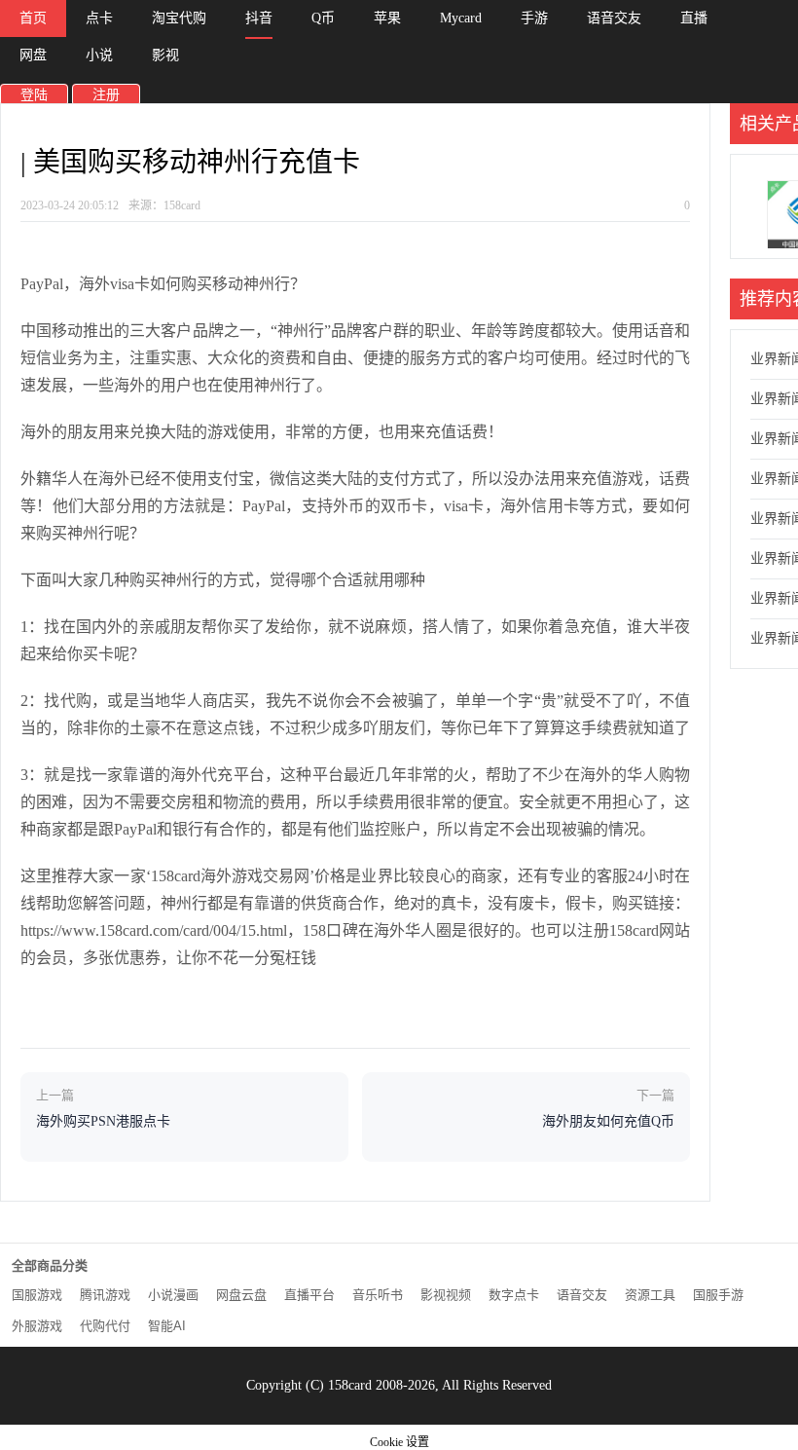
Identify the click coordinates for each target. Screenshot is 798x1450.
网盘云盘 (241, 1294)
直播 (693, 18)
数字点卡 (514, 1294)
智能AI (167, 1326)
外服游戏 (37, 1326)
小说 (99, 55)
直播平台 (309, 1294)
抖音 (258, 18)
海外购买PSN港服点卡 (103, 1121)
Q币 (323, 18)
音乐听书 (377, 1294)
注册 (106, 95)
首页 (33, 18)
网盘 (33, 55)
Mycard (461, 18)
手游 (534, 18)
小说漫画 (173, 1294)
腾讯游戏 (105, 1294)
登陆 (34, 95)
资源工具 (650, 1294)
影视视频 (445, 1294)
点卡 (99, 18)
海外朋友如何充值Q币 (608, 1121)
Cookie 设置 (399, 1442)
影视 (165, 55)
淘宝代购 (179, 18)
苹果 (387, 18)
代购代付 (105, 1326)
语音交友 (614, 18)
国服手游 (718, 1294)
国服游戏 (37, 1294)
